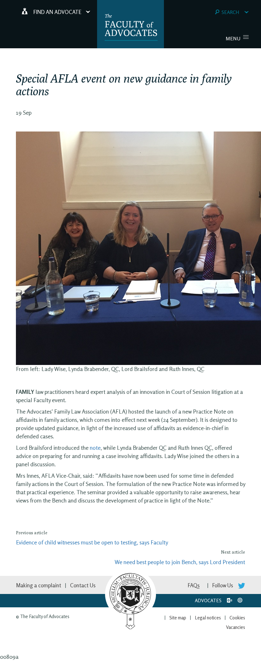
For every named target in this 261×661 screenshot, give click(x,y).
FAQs (194, 585)
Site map (177, 618)
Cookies (237, 618)
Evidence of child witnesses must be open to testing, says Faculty (92, 542)
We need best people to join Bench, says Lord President (180, 561)
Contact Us (82, 585)
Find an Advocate (57, 12)
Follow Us (223, 585)
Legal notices (208, 618)
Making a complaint (38, 585)
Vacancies (235, 627)
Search (230, 12)
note (95, 447)
